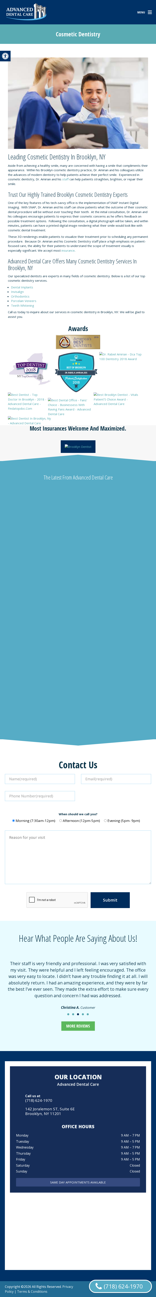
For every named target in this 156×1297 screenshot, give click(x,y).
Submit (110, 900)
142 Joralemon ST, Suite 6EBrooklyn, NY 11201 (50, 1111)
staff (65, 179)
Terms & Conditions (32, 1291)
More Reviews (78, 1026)
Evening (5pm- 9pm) (123, 820)
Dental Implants (22, 287)
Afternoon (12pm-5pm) (81, 820)
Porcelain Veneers (23, 301)
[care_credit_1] (78, 446)
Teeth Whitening (22, 305)
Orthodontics (20, 296)
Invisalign (17, 292)
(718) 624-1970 (38, 1100)
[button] (5, 56)
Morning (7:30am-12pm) (35, 820)
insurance (68, 250)
